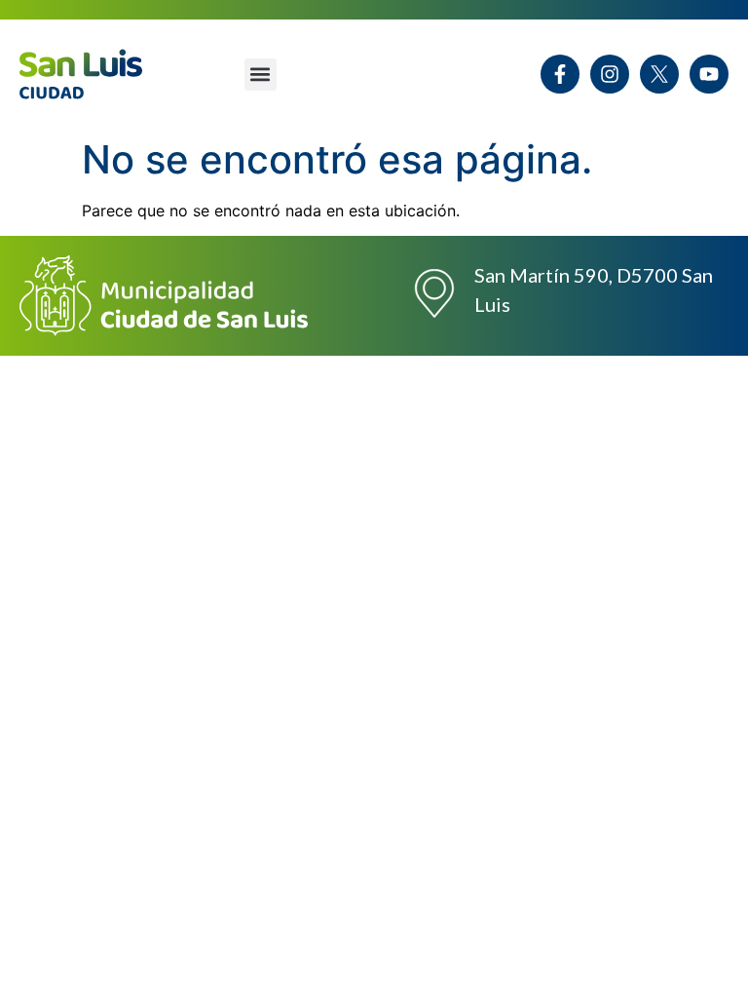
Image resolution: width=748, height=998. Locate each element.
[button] (260, 74)
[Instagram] (609, 74)
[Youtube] (709, 74)
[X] (659, 74)
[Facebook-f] (560, 74)
